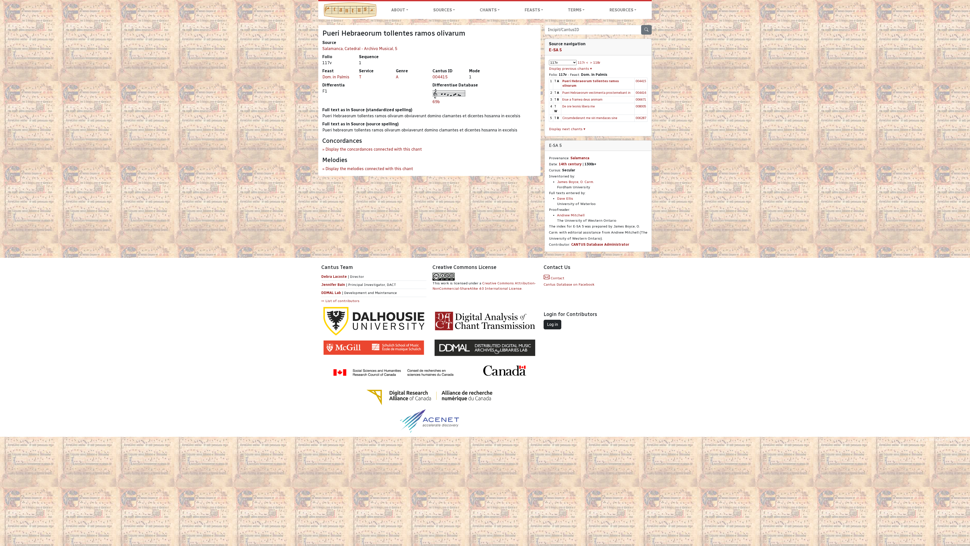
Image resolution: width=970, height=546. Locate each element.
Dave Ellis (565, 198)
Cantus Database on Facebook (569, 284)
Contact (557, 278)
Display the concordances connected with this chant (373, 149)
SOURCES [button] (442, 10)
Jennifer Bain (333, 285)
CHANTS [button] (488, 10)
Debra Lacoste (334, 277)
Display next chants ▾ (567, 129)
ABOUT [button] (398, 10)
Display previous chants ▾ (570, 68)
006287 (641, 118)
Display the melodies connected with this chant (369, 168)
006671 (641, 99)
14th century (570, 164)
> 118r (595, 62)
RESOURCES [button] (621, 10)
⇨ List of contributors (340, 301)
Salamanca (579, 158)
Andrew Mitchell (571, 215)
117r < (583, 62)
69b (436, 101)
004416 (641, 93)
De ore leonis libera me (578, 106)
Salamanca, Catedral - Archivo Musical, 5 (359, 48)
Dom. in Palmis (335, 77)
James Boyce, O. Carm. (575, 182)
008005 (641, 106)
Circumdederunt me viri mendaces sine (589, 118)
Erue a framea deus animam (582, 99)
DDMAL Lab (331, 293)
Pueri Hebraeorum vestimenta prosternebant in (596, 93)
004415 (440, 77)
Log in (552, 324)
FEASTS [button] (532, 10)
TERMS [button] (574, 10)
